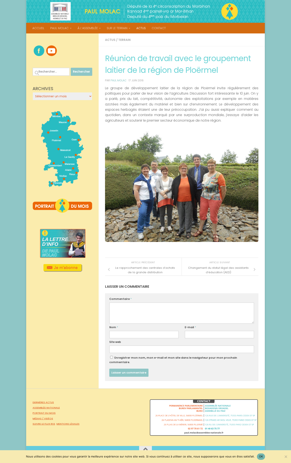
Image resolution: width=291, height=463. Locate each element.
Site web (115, 342)
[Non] (286, 456)
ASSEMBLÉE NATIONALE (46, 407)
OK (261, 456)
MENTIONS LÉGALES (67, 424)
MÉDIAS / (38, 418)
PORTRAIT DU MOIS (44, 413)
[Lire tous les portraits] (62, 211)
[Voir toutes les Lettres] (62, 256)
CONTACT (159, 28)
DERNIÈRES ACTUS (43, 402)
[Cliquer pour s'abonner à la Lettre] (62, 270)
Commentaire (120, 299)
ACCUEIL (38, 28)
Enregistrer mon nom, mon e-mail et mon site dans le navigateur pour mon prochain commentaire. (173, 360)
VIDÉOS (48, 418)
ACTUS (141, 28)
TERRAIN (124, 40)
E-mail (190, 327)
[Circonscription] (62, 185)
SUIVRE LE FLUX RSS (44, 424)
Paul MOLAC (119, 80)
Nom (113, 327)
